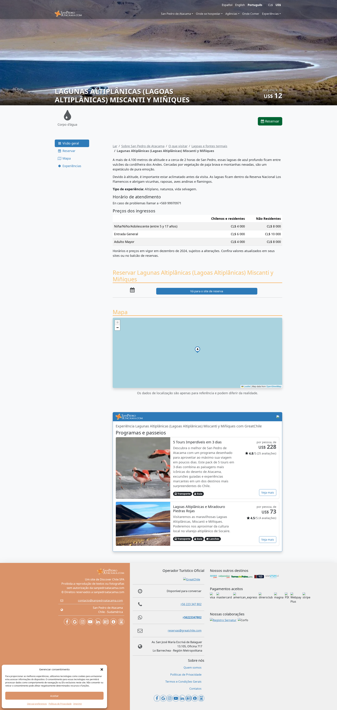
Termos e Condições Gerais (183, 681)
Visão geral (70, 143)
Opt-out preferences (37, 703)
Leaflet (246, 386)
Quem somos (192, 667)
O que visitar (177, 146)
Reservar (271, 121)
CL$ (270, 5)
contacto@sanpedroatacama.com (100, 600)
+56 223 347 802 (190, 604)
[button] (102, 669)
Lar (115, 146)
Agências (231, 14)
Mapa (66, 158)
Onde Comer (250, 14)
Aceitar (54, 696)
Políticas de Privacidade (60, 703)
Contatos (195, 689)
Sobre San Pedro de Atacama (142, 146)
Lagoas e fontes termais (209, 146)
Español (227, 5)
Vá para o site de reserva (206, 291)
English (240, 5)
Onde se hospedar (208, 14)
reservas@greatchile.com (184, 630)
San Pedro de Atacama (176, 14)
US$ (278, 5)
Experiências (270, 14)
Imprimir (77, 703)
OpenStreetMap (273, 386)
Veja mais (267, 492)
